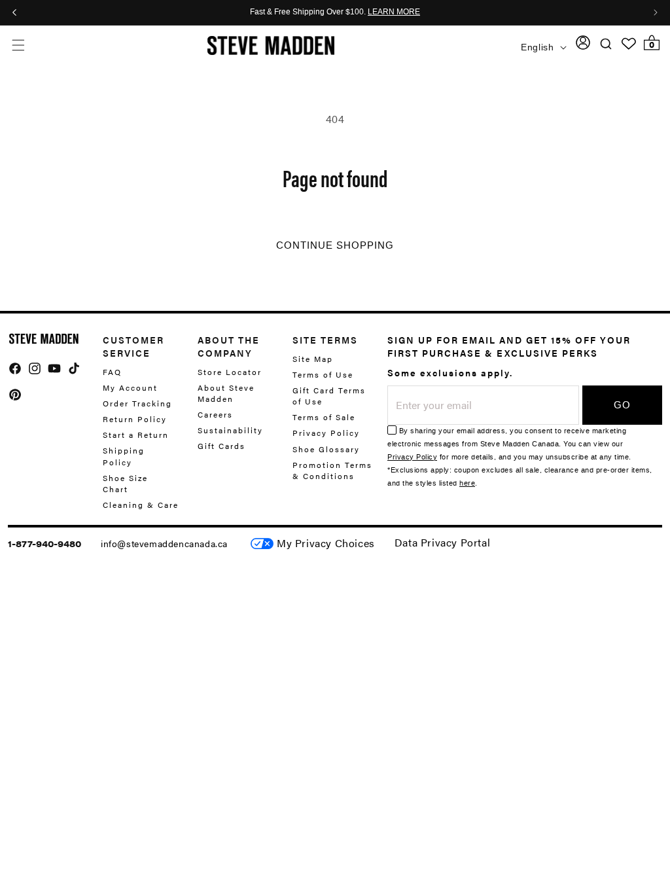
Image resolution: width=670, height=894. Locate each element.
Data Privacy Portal (442, 542)
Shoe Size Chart (125, 483)
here (467, 483)
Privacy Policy (326, 432)
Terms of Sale (323, 417)
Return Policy (135, 419)
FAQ (112, 372)
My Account (130, 387)
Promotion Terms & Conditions (332, 470)
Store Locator (230, 372)
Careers (215, 414)
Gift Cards (221, 446)
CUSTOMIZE (326, 543)
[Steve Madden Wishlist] (629, 43)
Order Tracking (137, 403)
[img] (15, 368)
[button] (18, 45)
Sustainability (230, 430)
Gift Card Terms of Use (329, 395)
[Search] (606, 43)
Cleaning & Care (141, 504)
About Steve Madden (226, 393)
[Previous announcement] (14, 12)
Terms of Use (322, 374)
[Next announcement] (655, 12)
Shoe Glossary (326, 449)
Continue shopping (335, 245)
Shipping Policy (124, 455)
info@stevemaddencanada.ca (164, 543)
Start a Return (136, 434)
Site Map (312, 359)
